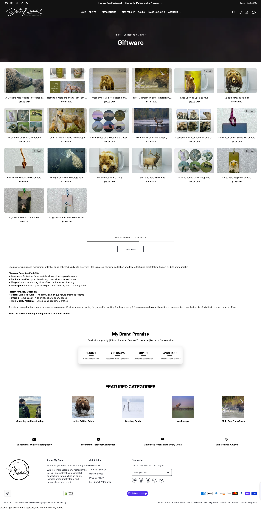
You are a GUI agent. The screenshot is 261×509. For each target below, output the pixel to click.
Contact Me (95, 465)
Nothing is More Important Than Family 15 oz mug (66, 97)
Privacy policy (178, 502)
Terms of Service (97, 469)
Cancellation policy (248, 502)
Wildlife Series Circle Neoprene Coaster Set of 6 (194, 177)
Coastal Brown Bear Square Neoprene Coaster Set (194, 137)
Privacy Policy (96, 477)
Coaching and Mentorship (30, 421)
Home (117, 34)
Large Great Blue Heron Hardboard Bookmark (66, 217)
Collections (129, 34)
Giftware (142, 34)
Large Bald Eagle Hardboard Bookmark (236, 177)
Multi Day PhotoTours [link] (233, 421)
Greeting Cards (133, 421)
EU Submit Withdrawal (100, 482)
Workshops (183, 421)
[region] (130, 3)
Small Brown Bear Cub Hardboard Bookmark (24, 177)
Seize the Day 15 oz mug (236, 97)
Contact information (229, 502)
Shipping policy (211, 502)
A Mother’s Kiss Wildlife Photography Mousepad (24, 97)
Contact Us (252, 3)
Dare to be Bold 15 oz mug (152, 177)
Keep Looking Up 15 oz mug (194, 97)
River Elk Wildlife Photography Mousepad (151, 137)
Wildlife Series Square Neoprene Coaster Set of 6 (24, 137)
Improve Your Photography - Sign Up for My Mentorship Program (128, 3)
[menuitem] (109, 465)
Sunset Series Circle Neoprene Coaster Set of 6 (109, 137)
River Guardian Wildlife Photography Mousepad (151, 97)
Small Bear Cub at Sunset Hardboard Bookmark (236, 137)
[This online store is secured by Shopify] (68, 493)
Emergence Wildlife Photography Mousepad (66, 177)
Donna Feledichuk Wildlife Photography (30, 502)
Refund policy (96, 473)
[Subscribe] (168, 472)
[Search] (233, 12)
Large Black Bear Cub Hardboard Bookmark (24, 217)
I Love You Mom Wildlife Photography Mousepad (67, 137)
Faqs (242, 3)
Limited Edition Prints (83, 421)
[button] (234, 12)
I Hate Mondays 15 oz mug (109, 177)
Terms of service (194, 502)
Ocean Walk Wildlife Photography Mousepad (109, 97)
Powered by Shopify (57, 502)
